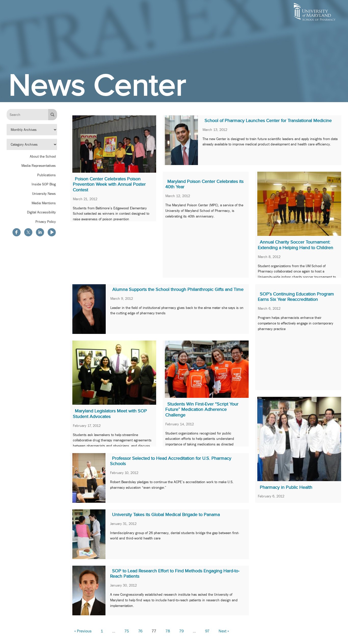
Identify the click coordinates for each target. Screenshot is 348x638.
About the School (43, 156)
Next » (224, 631)
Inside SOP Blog (44, 184)
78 (167, 631)
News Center (97, 85)
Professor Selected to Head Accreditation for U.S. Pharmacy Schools (170, 461)
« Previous (82, 631)
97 (207, 631)
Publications (46, 175)
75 (126, 631)
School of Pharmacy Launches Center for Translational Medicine (268, 120)
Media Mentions (44, 203)
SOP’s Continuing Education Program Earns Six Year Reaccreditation (296, 296)
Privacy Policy (45, 222)
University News (44, 194)
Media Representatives (38, 166)
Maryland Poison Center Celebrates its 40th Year (204, 184)
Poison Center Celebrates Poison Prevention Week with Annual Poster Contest (109, 184)
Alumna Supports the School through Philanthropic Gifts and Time (178, 289)
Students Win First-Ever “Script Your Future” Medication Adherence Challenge (201, 409)
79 (181, 631)
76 (140, 631)
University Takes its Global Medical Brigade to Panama (166, 514)
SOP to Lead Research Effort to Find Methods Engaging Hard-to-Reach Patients (174, 573)
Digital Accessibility (41, 212)
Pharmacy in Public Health (286, 487)
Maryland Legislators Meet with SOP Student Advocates (110, 413)
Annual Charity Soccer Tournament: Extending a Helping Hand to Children (295, 244)
